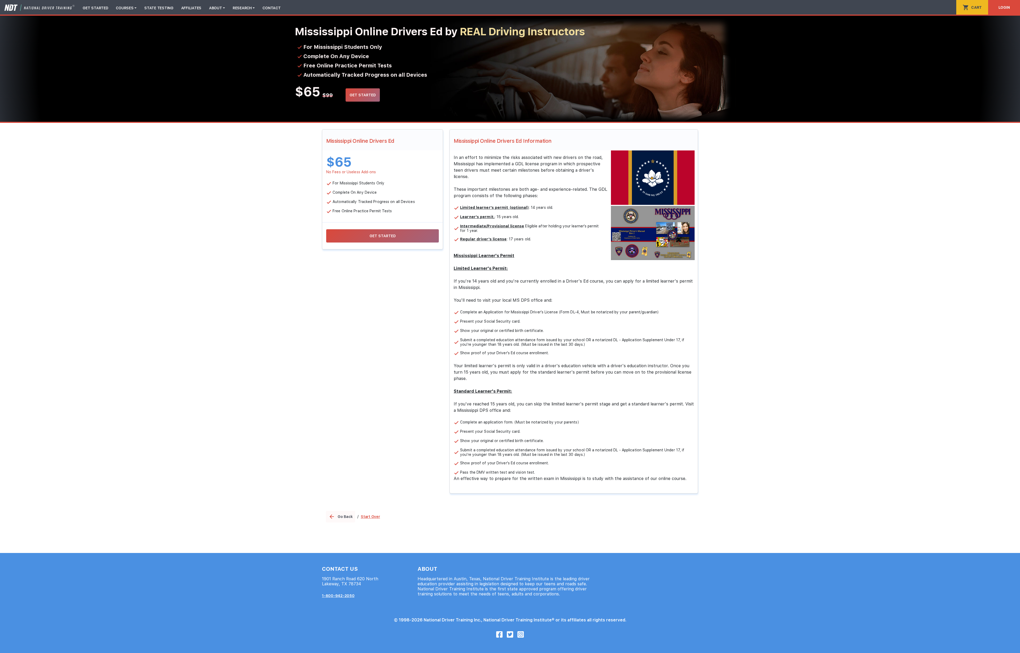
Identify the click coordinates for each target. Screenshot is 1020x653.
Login (1004, 7)
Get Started (95, 8)
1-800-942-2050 (338, 596)
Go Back (340, 516)
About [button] (215, 8)
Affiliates (191, 8)
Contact (271, 8)
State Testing (158, 8)
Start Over (370, 516)
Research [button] (242, 8)
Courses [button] (124, 8)
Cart (972, 7)
